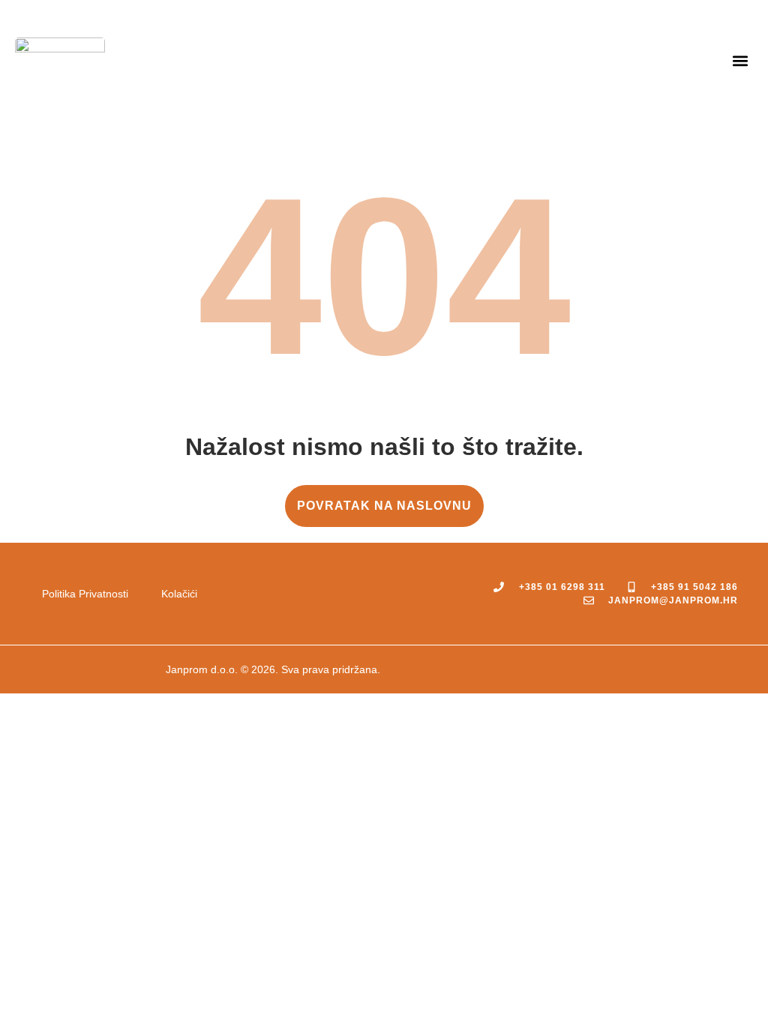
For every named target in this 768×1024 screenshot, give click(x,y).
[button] (740, 60)
